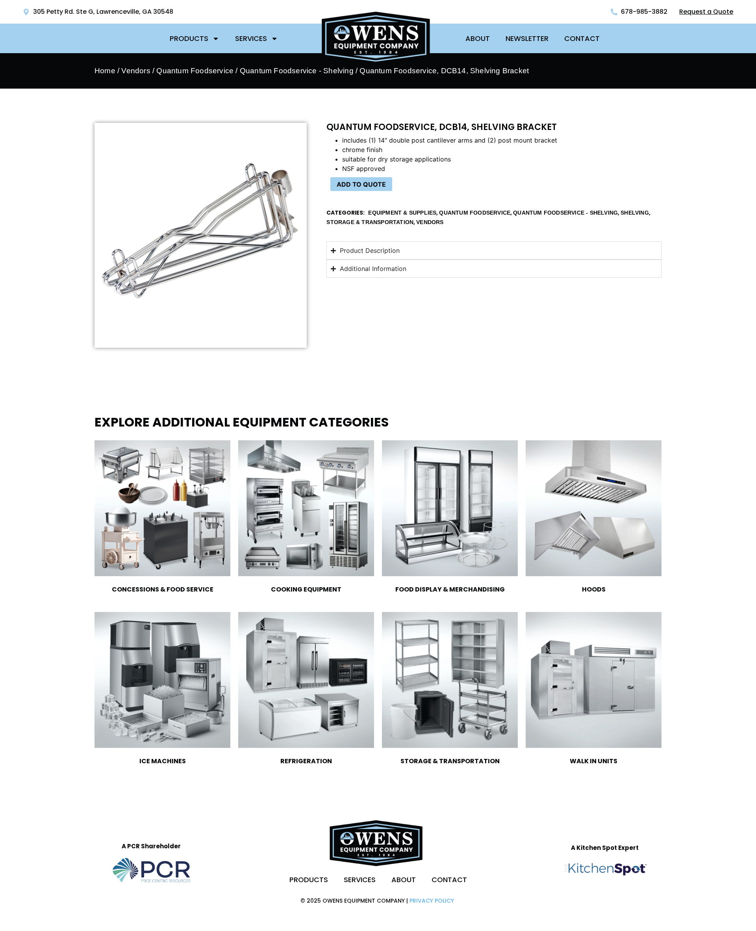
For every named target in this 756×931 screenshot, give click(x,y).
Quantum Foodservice (194, 71)
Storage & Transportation (369, 222)
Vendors (135, 71)
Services (251, 38)
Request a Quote (706, 11)
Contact (582, 38)
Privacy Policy (432, 901)
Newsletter (527, 38)
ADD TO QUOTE (361, 184)
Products (189, 38)
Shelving (635, 213)
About (477, 38)
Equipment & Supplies (402, 213)
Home (104, 71)
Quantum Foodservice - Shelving (297, 71)
